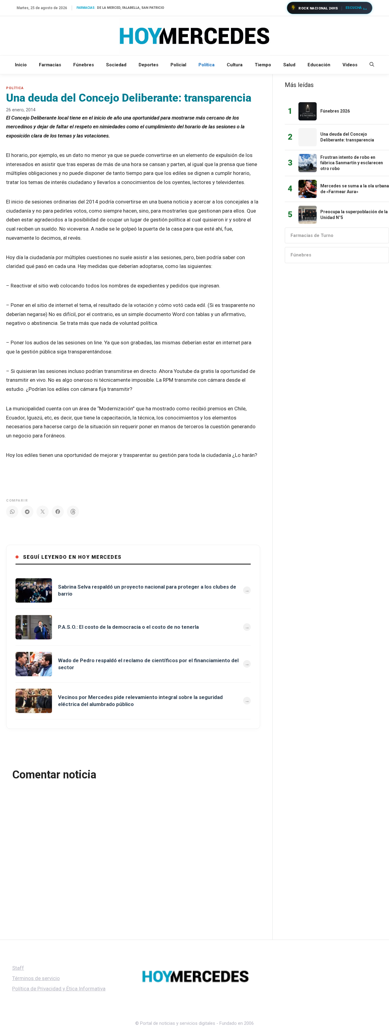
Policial (178, 65)
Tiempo (263, 65)
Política (206, 65)
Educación (319, 65)
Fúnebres (83, 65)
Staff (18, 968)
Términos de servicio (36, 978)
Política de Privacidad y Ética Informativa (58, 989)
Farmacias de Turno (312, 235)
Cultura (235, 65)
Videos (350, 65)
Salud (289, 65)
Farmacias (50, 65)
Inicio (21, 65)
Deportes (148, 65)
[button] (371, 65)
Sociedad (116, 65)
